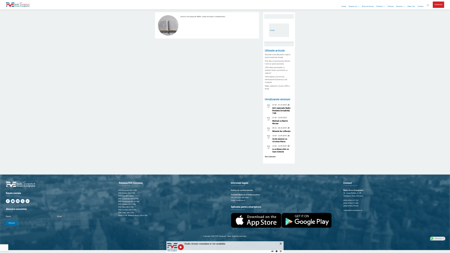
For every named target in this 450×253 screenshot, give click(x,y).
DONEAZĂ (438, 5)
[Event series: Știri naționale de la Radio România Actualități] (288, 105)
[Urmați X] (23, 201)
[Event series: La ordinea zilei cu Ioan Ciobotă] (288, 146)
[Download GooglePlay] (306, 227)
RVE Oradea (123, 204)
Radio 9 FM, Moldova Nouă (128, 215)
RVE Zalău (122, 213)
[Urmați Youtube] (13, 201)
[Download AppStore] (256, 227)
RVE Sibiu (122, 207)
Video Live (411, 6)
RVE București (123, 190)
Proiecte (391, 6)
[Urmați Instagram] (18, 201)
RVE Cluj (121, 196)
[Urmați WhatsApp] (28, 201)
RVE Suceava (123, 210)
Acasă (343, 6)
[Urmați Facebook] (8, 201)
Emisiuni (379, 6)
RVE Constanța (124, 199)
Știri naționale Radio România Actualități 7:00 (281, 110)
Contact (420, 6)
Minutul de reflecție (281, 131)
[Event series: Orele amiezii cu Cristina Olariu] (288, 136)
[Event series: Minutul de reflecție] (288, 128)
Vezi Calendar (270, 157)
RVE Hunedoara (124, 201)
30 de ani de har (368, 6)
